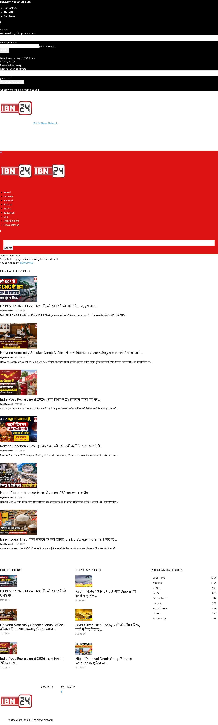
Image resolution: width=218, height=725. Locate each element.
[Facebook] (1, 22)
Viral (6, 216)
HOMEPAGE (26, 262)
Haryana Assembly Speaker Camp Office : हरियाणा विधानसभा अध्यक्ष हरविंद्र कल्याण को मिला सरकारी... (71, 353)
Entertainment (11, 220)
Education (9, 212)
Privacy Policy (8, 61)
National (8, 200)
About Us (9, 12)
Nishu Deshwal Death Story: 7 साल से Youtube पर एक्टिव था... (103, 661)
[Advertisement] (62, 137)
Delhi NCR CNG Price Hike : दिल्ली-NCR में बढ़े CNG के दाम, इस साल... (49, 306)
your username (8, 42)
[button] (1, 152)
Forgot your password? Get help (18, 58)
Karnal (7, 192)
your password (47, 46)
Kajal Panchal (6, 310)
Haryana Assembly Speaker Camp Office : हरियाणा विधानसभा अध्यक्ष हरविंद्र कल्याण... (32, 627)
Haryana (8, 196)
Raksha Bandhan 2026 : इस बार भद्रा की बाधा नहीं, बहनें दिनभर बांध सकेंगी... (51, 446)
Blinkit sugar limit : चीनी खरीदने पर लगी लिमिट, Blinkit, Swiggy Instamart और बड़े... (58, 539)
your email (5, 78)
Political (8, 204)
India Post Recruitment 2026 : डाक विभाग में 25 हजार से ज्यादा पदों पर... (50, 399)
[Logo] (16, 186)
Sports (7, 208)
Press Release (11, 224)
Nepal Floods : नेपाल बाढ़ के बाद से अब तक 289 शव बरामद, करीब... (45, 493)
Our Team (9, 16)
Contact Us (10, 7)
